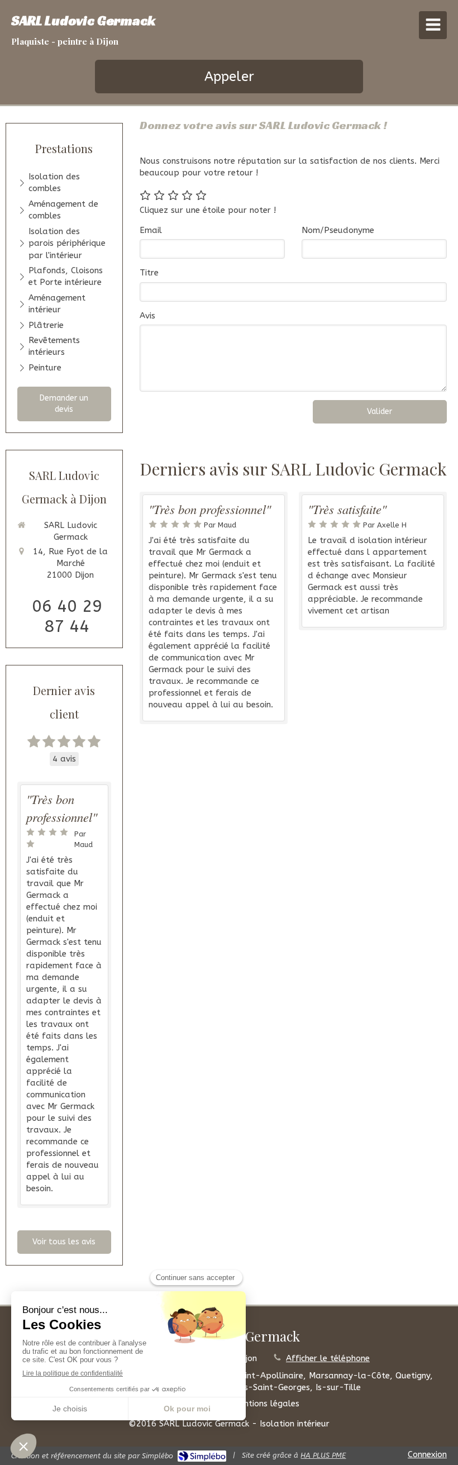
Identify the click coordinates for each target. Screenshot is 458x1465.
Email (151, 230)
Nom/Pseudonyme (338, 230)
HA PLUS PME (323, 1455)
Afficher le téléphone (328, 1358)
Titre (149, 273)
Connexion (427, 1454)
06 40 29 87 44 (67, 616)
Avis (147, 316)
